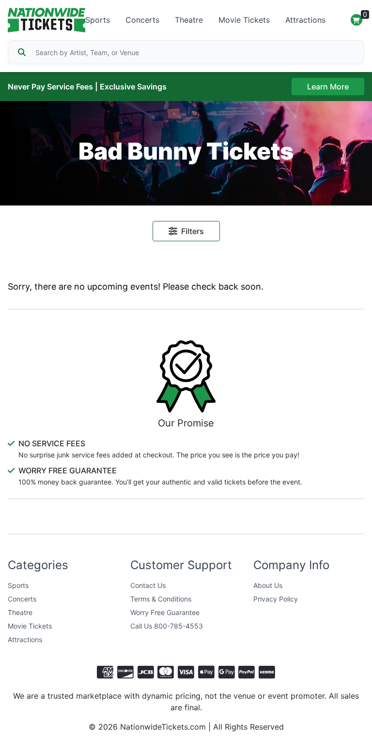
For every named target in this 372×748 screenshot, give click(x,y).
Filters (192, 231)
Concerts (142, 20)
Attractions (305, 20)
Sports (97, 20)
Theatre (189, 20)
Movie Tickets (244, 20)
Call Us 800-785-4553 (166, 626)
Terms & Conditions (160, 599)
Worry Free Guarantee (165, 612)
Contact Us (148, 585)
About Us (267, 585)
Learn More (328, 86)
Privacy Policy (275, 599)
